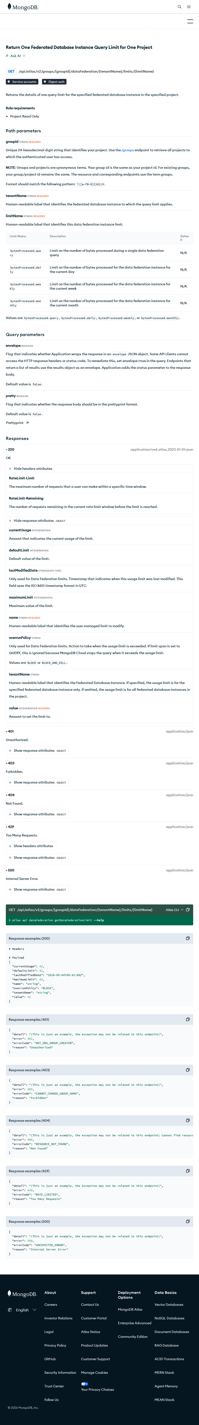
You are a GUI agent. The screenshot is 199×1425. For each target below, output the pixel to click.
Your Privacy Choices (97, 1389)
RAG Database (167, 1345)
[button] (26, 1310)
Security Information (60, 1372)
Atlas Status (90, 1332)
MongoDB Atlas (130, 1309)
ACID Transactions (169, 1359)
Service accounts (24, 82)
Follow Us (51, 1400)
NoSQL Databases (169, 1318)
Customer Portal (94, 1318)
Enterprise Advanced (134, 1323)
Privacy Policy (55, 1345)
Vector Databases (169, 1304)
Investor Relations (58, 1318)
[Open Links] (188, 7)
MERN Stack (164, 1372)
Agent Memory (166, 1386)
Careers (50, 1304)
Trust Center (54, 1386)
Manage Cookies (94, 1372)
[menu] (15, 56)
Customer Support (95, 1359)
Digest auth (56, 82)
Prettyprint (15, 423)
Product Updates (94, 1345)
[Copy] (187, 909)
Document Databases (172, 1332)
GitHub (50, 1359)
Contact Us (90, 1304)
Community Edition (133, 1336)
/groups (127, 150)
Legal (48, 1332)
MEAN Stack (164, 1400)
